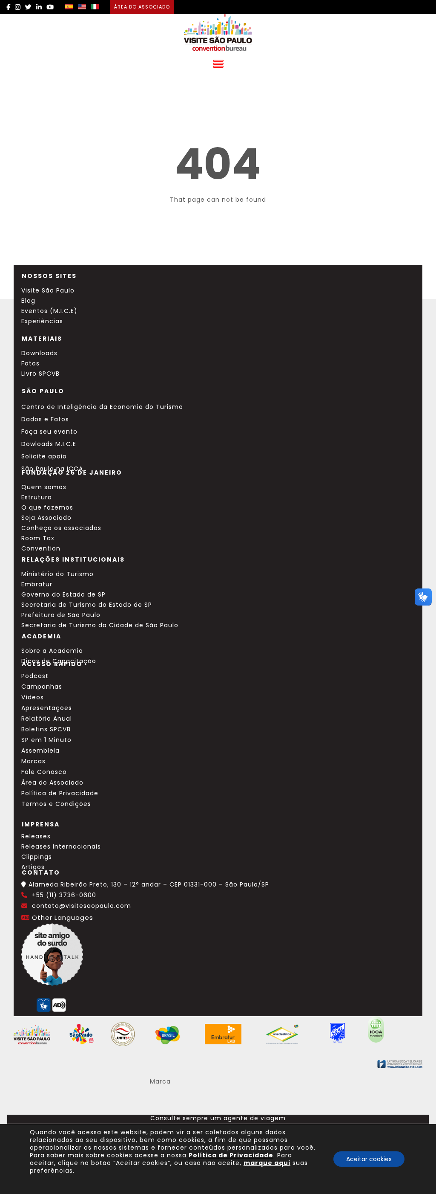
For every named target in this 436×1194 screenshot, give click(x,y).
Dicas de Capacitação (58, 661)
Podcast (35, 676)
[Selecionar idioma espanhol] (69, 7)
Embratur (36, 584)
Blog (28, 300)
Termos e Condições (56, 804)
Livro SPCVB (40, 373)
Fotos (30, 363)
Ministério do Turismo (57, 574)
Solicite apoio (44, 456)
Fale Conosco (44, 772)
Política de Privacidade (59, 793)
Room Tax (37, 538)
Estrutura (36, 497)
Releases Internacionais (61, 846)
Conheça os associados (61, 528)
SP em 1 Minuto (46, 740)
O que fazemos (47, 507)
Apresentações (46, 708)
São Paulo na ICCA (52, 468)
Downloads (39, 353)
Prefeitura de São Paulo (60, 615)
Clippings (36, 856)
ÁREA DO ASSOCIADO (142, 6)
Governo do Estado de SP (63, 594)
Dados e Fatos (45, 419)
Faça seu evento (49, 431)
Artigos (33, 867)
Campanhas (41, 686)
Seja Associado (46, 517)
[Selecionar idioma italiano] (95, 7)
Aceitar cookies (369, 1159)
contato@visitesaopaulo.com (81, 905)
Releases (36, 836)
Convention (40, 548)
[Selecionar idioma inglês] (82, 7)
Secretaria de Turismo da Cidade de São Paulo (99, 625)
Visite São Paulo (48, 290)
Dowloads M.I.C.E (48, 444)
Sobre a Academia (52, 650)
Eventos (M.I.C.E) (49, 311)
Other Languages (62, 917)
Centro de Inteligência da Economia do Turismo (102, 407)
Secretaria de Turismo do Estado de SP (86, 604)
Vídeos (32, 697)
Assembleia (40, 750)
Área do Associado (52, 782)
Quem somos (43, 487)
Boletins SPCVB (46, 729)
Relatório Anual (46, 718)
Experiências (42, 321)
